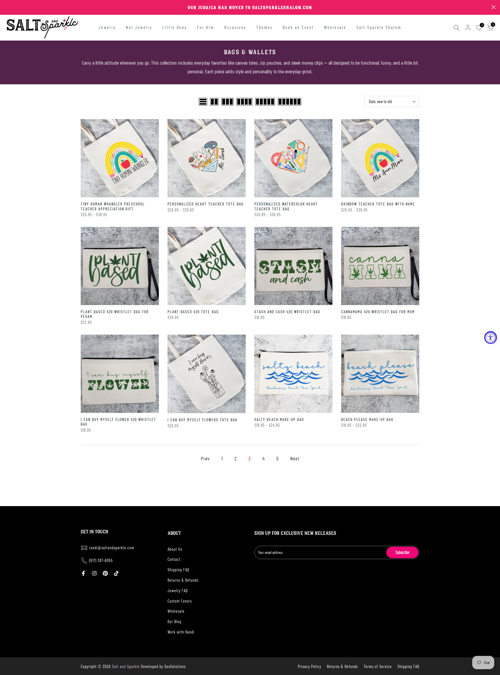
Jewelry (107, 27)
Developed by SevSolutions (163, 666)
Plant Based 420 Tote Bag (193, 311)
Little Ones (174, 27)
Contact (174, 559)
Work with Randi (181, 632)
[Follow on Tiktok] (116, 573)
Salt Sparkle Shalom (378, 27)
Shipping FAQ (178, 569)
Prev (205, 458)
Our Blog (174, 621)
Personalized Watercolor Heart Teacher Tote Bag (286, 206)
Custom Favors (180, 601)
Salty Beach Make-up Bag (279, 419)
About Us (175, 549)
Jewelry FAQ (178, 590)
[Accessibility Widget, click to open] (490, 337)
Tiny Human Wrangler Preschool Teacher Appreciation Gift (113, 206)
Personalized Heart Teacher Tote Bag (206, 204)
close (6, 7)
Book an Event (298, 27)
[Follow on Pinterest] (105, 573)
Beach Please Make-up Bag (367, 419)
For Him (205, 27)
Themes (264, 27)
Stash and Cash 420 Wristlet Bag (287, 311)
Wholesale (335, 27)
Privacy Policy (309, 666)
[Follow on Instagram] (94, 573)
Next (294, 458)
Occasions (235, 27)
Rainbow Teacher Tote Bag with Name (378, 204)
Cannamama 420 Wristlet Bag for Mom (378, 311)
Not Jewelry (139, 27)
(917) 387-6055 (101, 560)
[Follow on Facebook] (83, 573)
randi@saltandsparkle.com (111, 547)
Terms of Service (378, 666)
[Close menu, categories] (90, 7)
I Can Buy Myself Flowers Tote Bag (203, 419)
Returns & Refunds (183, 580)
